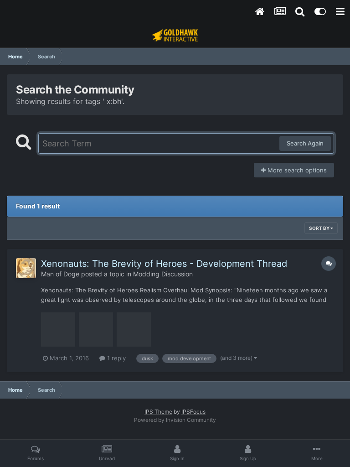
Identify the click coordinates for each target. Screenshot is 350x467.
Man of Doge (60, 274)
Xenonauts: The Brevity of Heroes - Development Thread (164, 263)
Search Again (305, 143)
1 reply (115, 358)
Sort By (319, 228)
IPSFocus (193, 411)
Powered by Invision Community (175, 419)
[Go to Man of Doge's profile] (26, 268)
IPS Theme (158, 411)
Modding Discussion (163, 274)
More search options (296, 170)
